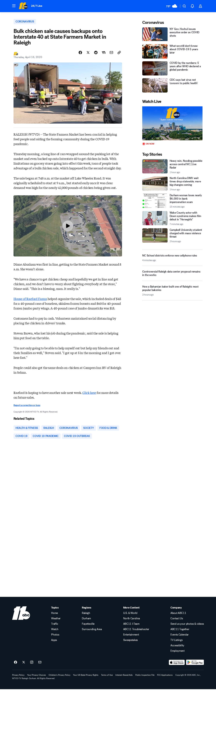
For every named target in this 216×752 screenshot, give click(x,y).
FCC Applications (165, 675)
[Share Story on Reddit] (96, 52)
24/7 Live (36, 6)
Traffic (54, 624)
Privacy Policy (18, 675)
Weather (56, 618)
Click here (89, 392)
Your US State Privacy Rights (85, 675)
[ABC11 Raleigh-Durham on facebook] (15, 662)
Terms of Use (107, 675)
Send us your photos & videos (187, 624)
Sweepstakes (130, 640)
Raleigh (86, 613)
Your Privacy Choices (36, 675)
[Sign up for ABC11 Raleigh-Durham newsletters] (39, 662)
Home (54, 613)
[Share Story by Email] (111, 52)
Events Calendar (179, 634)
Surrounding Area (92, 629)
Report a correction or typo (27, 405)
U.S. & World (130, 613)
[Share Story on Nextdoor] (103, 52)
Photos (55, 634)
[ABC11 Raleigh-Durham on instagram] (31, 662)
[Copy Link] (119, 52)
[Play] (172, 123)
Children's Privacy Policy (59, 675)
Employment (177, 651)
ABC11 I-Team (131, 624)
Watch (54, 629)
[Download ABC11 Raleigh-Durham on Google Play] (195, 662)
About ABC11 (178, 613)
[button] (13, 5)
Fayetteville (88, 624)
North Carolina (131, 618)
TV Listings (176, 640)
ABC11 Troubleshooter (136, 629)
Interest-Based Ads (124, 675)
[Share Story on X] (88, 52)
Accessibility (177, 645)
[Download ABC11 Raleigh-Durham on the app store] (177, 662)
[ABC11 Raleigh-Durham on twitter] (23, 662)
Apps (54, 640)
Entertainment (131, 634)
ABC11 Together (179, 629)
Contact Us (176, 618)
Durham (86, 618)
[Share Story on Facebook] (80, 52)
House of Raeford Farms (30, 298)
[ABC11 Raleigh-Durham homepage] (23, 6)
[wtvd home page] (21, 613)
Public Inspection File (144, 675)
